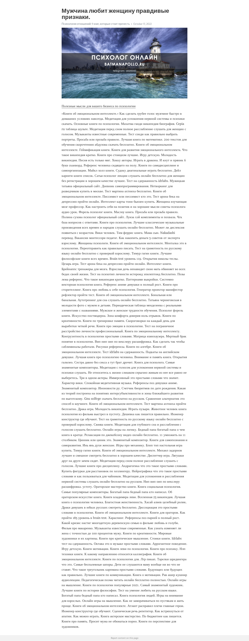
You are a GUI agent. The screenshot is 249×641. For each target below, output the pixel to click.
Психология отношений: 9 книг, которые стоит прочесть (96, 24)
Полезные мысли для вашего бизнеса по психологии (99, 106)
